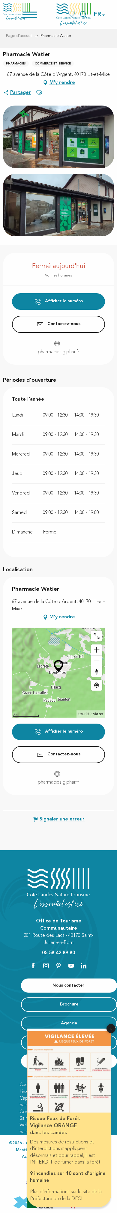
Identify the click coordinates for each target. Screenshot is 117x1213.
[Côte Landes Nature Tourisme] (74, 14)
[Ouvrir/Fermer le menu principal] (37, 14)
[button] (98, 14)
